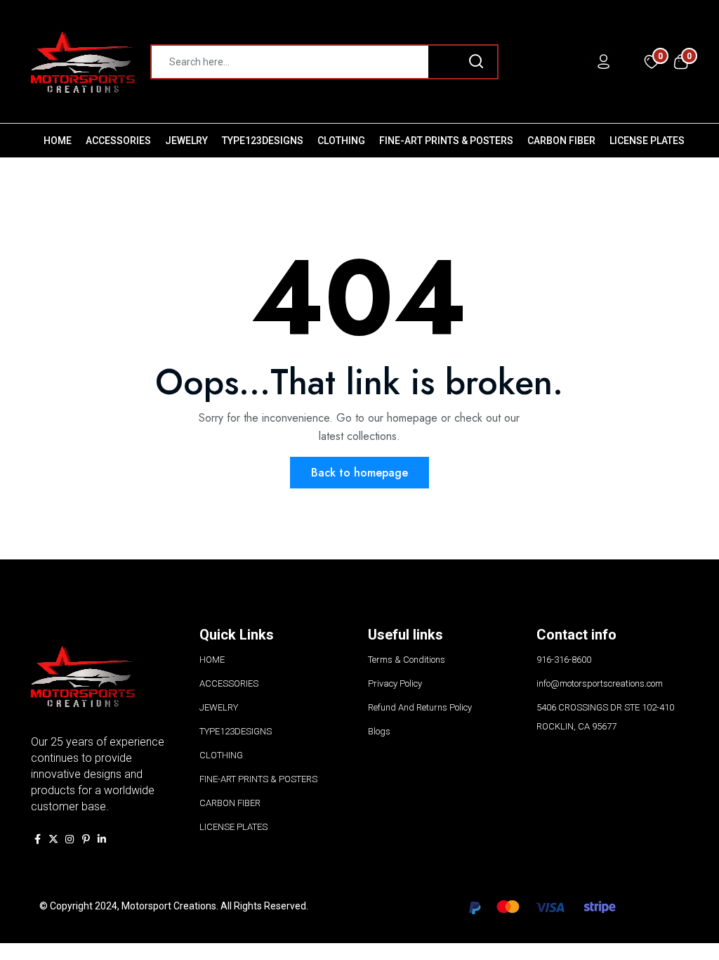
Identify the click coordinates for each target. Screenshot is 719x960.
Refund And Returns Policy (420, 707)
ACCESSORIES (118, 140)
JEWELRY (186, 140)
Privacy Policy (395, 683)
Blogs (379, 731)
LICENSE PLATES (647, 140)
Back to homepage (359, 473)
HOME (58, 140)
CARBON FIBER (561, 140)
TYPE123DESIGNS (262, 140)
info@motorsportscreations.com (599, 683)
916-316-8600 (563, 659)
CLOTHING (341, 140)
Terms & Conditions (406, 659)
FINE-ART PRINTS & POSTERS (446, 140)
